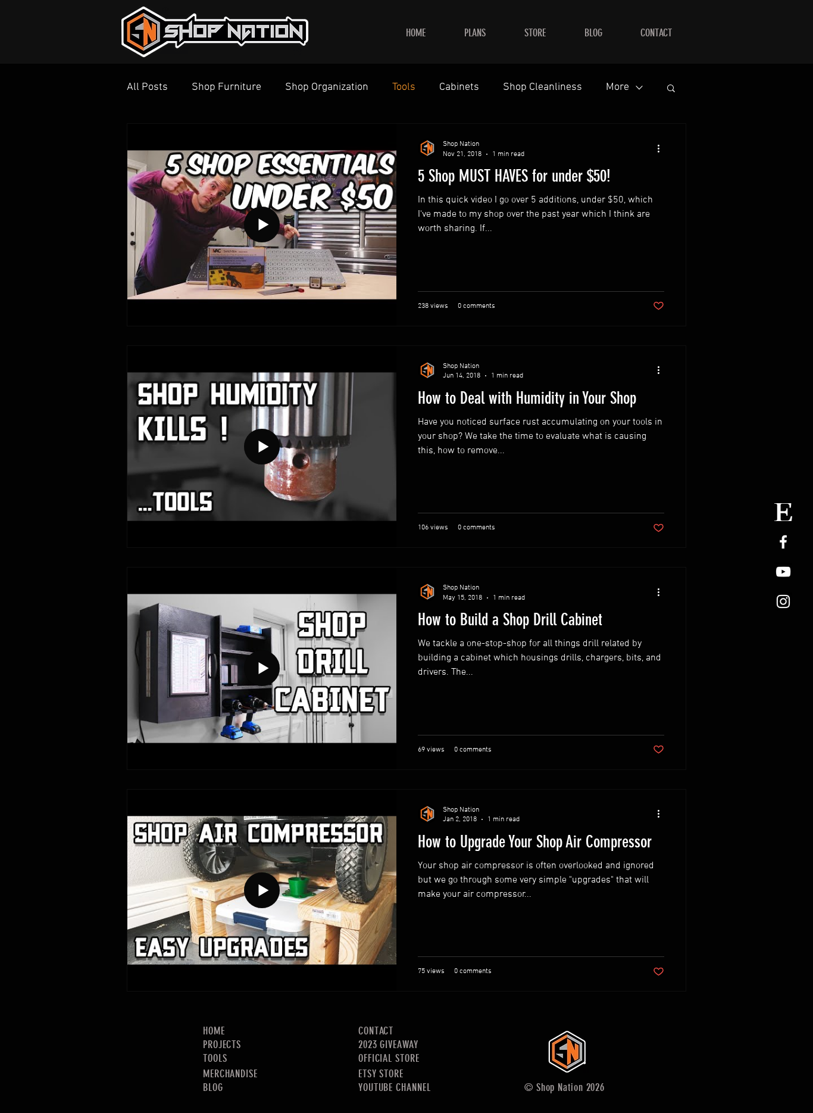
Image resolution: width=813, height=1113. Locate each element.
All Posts (147, 87)
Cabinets (459, 87)
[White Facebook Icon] (783, 542)
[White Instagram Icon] (783, 601)
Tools (403, 87)
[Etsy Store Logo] (783, 512)
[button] (671, 89)
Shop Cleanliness (542, 87)
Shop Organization (326, 87)
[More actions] (662, 148)
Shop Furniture (226, 87)
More (617, 87)
